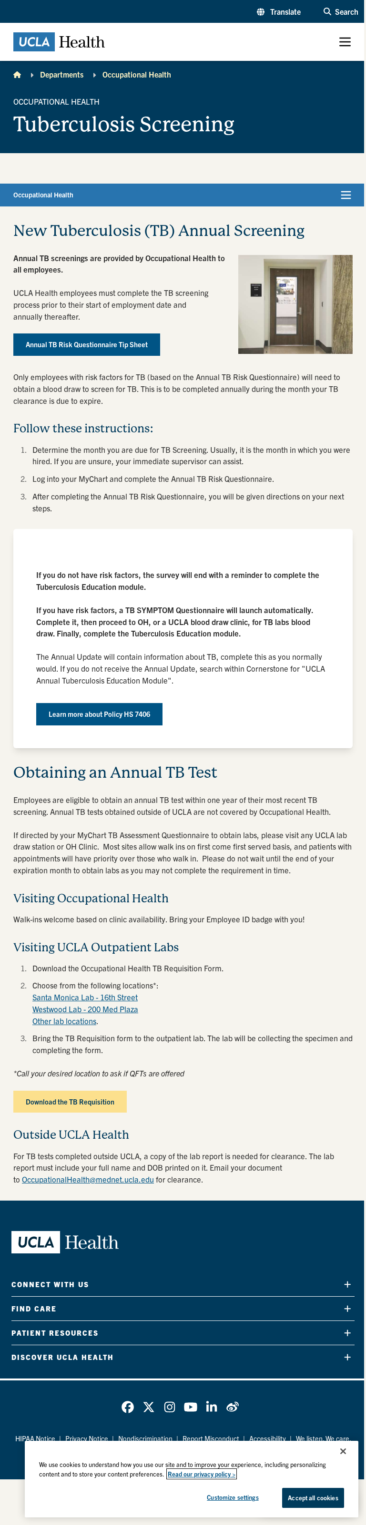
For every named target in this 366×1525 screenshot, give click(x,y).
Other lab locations (64, 1021)
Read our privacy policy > (201, 1474)
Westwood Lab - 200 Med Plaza (85, 1009)
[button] (279, 11)
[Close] (343, 1451)
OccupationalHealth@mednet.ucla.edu (88, 1179)
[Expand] (347, 1285)
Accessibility (267, 1438)
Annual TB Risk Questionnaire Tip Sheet (87, 344)
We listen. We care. (323, 1438)
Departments (61, 74)
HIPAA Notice (35, 1438)
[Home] (17, 74)
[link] (127, 1407)
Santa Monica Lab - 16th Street (85, 997)
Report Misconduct (211, 1438)
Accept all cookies (313, 1498)
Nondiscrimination (145, 1438)
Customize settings (232, 1497)
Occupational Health (136, 74)
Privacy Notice (86, 1438)
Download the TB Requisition (70, 1101)
